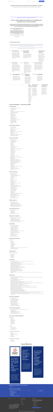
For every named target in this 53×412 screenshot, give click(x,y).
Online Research (15, 51)
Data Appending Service (25, 45)
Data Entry (26, 63)
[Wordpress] (37, 407)
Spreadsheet (35, 45)
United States (27, 390)
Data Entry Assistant (12, 45)
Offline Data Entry (21, 45)
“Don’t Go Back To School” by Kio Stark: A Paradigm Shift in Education (26, 355)
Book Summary (36, 367)
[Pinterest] (38, 407)
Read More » (12, 381)
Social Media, (22, 46)
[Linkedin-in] (35, 407)
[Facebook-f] (33, 407)
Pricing (34, 1)
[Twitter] (34, 407)
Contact (37, 1)
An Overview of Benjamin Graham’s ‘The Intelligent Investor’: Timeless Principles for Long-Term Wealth (38, 358)
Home (27, 1)
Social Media (14, 63)
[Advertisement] (26, 12)
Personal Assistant (17, 45)
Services (30, 1)
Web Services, (25, 46)
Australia (23, 390)
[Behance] (40, 407)
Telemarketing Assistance (29, 46)
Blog (32, 1)
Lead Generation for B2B (39, 45)
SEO (33, 46)
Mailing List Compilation (30, 45)
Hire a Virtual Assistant (11, 404)
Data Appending (16, 74)
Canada (25, 390)
